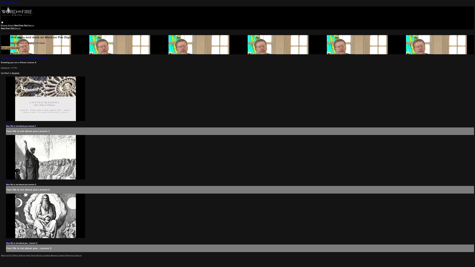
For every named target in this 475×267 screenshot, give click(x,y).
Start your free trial (10, 47)
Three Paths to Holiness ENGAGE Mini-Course (24, 57)
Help (28, 255)
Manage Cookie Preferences (63, 255)
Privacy (39, 255)
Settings (22, 255)
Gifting (15, 255)
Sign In (18, 28)
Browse (4, 25)
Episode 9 (5, 68)
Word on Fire (6, 255)
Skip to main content (10, 2)
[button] (2, 22)
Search (11, 25)
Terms (33, 255)
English (15, 73)
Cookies (47, 255)
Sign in (31, 25)
